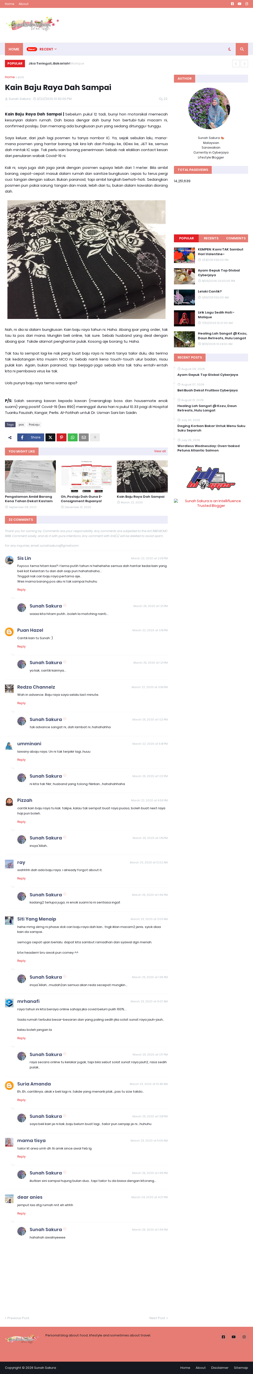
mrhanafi (28, 1001)
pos (21, 77)
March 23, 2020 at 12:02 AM (149, 862)
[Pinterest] (61, 437)
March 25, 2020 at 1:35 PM (150, 838)
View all (160, 451)
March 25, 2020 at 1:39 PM (150, 1173)
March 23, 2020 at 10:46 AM (149, 1084)
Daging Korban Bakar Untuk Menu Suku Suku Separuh (211, 428)
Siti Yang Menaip (36, 919)
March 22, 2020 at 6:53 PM (149, 800)
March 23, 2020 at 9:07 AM (149, 1001)
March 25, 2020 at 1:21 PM (150, 606)
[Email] (84, 437)
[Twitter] (50, 437)
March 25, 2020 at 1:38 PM (150, 1116)
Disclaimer (220, 1367)
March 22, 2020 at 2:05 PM (149, 558)
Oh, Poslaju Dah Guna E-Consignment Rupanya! (81, 499)
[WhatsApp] (73, 437)
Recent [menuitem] (46, 49)
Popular (186, 238)
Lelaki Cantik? (210, 291)
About (24, 4)
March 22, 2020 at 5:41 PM (150, 744)
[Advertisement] (158, 25)
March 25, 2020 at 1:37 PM (150, 1055)
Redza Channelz (36, 687)
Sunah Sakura (46, 606)
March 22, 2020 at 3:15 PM (150, 630)
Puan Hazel (30, 630)
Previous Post (18, 1318)
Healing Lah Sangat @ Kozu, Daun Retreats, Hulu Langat (222, 335)
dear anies (29, 1197)
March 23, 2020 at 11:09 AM (149, 1141)
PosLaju (34, 425)
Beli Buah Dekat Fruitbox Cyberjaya (207, 390)
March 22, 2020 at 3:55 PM (150, 687)
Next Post (157, 1318)
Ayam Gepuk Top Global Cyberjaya (219, 272)
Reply (21, 589)
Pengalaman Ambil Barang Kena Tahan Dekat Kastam (29, 499)
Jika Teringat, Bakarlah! (48, 63)
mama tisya (31, 1140)
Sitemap (241, 1367)
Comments (236, 238)
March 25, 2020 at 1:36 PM (150, 895)
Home (9, 4)
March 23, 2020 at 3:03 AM (149, 919)
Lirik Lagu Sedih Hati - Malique (216, 314)
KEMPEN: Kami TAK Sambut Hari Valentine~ (220, 251)
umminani (29, 744)
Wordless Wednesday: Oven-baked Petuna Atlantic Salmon (208, 448)
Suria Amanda (34, 1084)
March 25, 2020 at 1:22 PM (150, 719)
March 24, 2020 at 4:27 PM (149, 1197)
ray (21, 862)
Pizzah (24, 800)
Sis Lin (24, 558)
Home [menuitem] (14, 49)
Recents (211, 238)
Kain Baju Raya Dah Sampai (140, 497)
